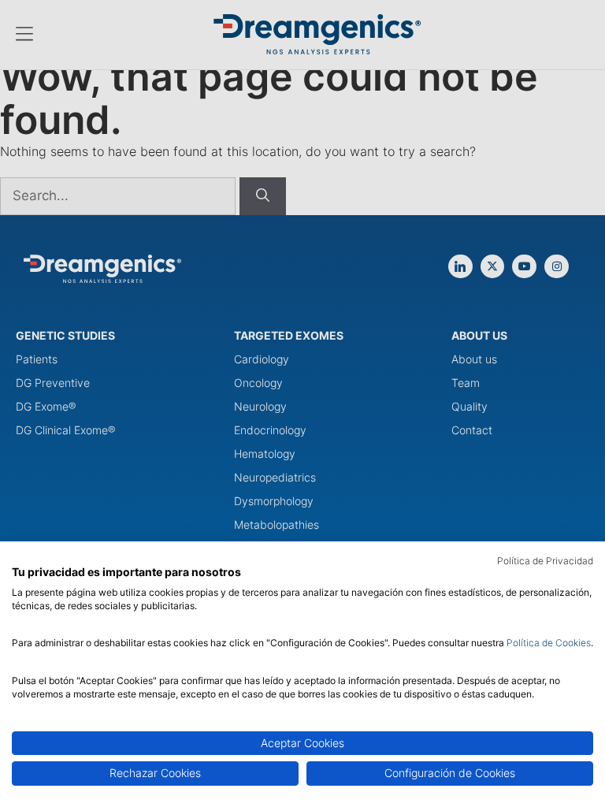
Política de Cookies (549, 643)
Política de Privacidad (545, 561)
